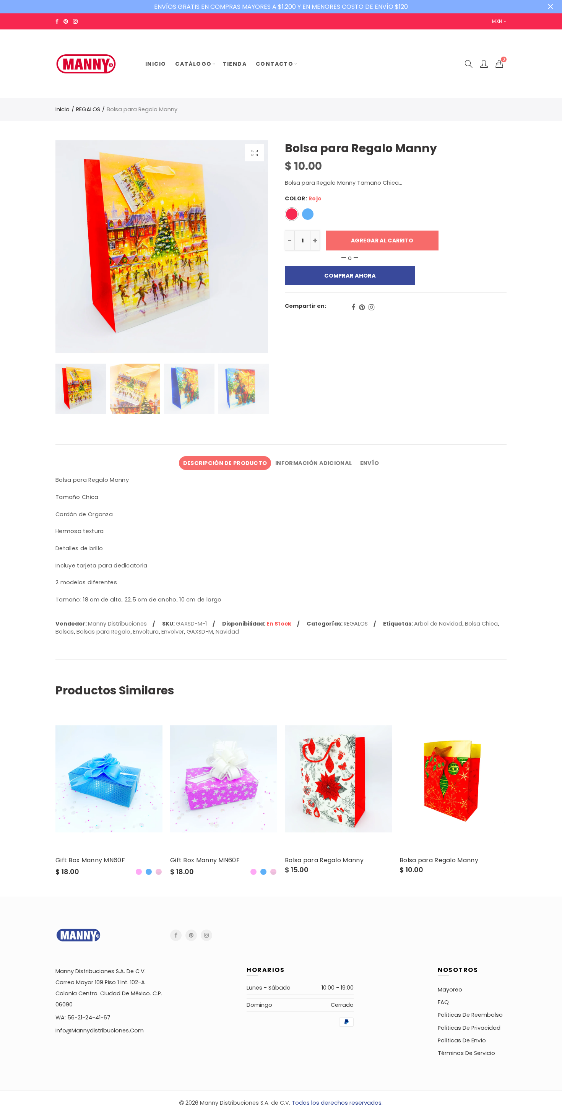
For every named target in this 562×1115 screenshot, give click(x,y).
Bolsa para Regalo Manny (324, 860)
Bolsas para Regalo (103, 632)
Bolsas (64, 632)
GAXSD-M (200, 632)
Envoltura (146, 632)
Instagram (371, 307)
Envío (369, 463)
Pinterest (362, 307)
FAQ (443, 1002)
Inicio (62, 109)
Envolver (172, 632)
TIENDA (235, 64)
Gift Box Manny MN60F (90, 860)
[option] (161, 246)
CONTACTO (274, 64)
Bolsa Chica (481, 623)
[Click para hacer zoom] (254, 152)
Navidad (227, 632)
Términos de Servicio (466, 1053)
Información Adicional (313, 463)
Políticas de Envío (462, 1040)
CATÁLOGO (193, 64)
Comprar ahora (350, 276)
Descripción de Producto (225, 463)
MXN (497, 21)
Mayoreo (450, 989)
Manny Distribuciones (117, 623)
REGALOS (88, 109)
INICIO (155, 64)
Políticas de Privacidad (469, 1028)
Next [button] (247, 247)
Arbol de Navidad (438, 623)
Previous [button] (76, 247)
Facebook (353, 307)
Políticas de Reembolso (470, 1015)
